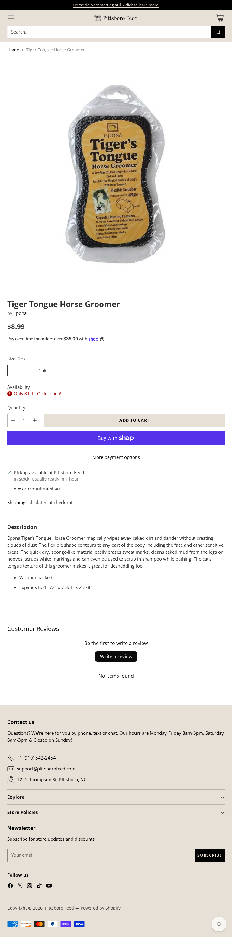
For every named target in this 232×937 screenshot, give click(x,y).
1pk (43, 370)
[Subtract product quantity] (13, 420)
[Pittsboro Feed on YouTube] (49, 886)
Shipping (16, 502)
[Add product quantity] (34, 420)
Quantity (16, 408)
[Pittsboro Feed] (116, 18)
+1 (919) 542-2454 (36, 758)
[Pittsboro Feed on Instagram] (29, 886)
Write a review (116, 656)
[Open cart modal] (220, 18)
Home (13, 50)
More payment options (116, 457)
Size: (16, 359)
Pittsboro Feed (59, 908)
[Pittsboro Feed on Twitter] (20, 886)
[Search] (218, 32)
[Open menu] (10, 18)
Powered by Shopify (101, 908)
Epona (20, 313)
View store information (37, 488)
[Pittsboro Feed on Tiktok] (39, 886)
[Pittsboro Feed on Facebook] (10, 886)
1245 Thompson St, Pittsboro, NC (51, 779)
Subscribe (209, 855)
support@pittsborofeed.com (46, 769)
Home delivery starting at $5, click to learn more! (116, 5)
